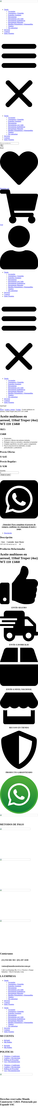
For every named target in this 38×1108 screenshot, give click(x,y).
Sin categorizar (13, 28)
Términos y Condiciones (12, 1056)
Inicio (2, 409)
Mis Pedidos (8, 1042)
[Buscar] (1, 145)
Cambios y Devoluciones (12, 1058)
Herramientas (12, 17)
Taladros (11, 26)
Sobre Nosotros (9, 33)
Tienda (6, 9)
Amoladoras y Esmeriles (16, 13)
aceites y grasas (10, 409)
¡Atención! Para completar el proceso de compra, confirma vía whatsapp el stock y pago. (19, 527)
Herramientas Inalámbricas (16, 20)
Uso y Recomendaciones (12, 1062)
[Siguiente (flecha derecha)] (34, 554)
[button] (19, 74)
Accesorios (11, 11)
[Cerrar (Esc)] (31, 2)
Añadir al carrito (5, 475)
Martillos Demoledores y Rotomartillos (20, 24)
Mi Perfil (7, 1040)
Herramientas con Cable (16, 19)
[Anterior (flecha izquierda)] (3, 554)
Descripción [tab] (8, 533)
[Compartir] (27, 2)
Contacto (7, 31)
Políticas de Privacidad (11, 1060)
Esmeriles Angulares (14, 15)
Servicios (7, 30)
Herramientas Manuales (15, 22)
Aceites (18, 409)
